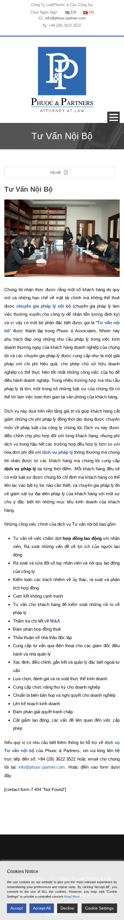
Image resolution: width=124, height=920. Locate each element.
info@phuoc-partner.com (65, 18)
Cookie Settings (99, 908)
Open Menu (113, 117)
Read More (72, 896)
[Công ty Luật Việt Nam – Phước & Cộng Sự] (62, 79)
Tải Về (55, 173)
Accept (16, 908)
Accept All (41, 908)
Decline (67, 908)
